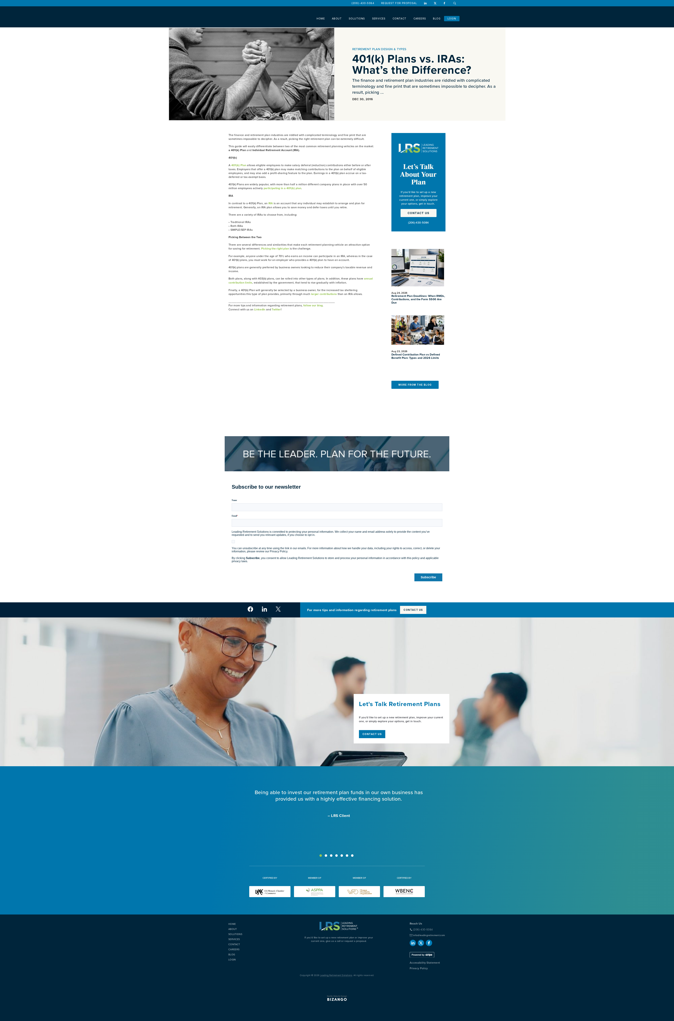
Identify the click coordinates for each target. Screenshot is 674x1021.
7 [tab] (352, 855)
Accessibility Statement (425, 963)
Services (379, 18)
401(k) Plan (238, 165)
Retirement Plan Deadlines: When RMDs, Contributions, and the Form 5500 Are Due (418, 299)
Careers (420, 18)
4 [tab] (336, 855)
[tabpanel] (337, 803)
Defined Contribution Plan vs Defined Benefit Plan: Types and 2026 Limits (415, 356)
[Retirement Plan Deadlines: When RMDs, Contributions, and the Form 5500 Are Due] (417, 267)
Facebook (445, 3)
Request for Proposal (399, 3)
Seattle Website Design (337, 996)
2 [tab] (326, 855)
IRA (270, 203)
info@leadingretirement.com (429, 935)
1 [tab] (320, 855)
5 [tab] (342, 855)
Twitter (276, 309)
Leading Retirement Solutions (336, 975)
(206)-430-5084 (362, 3)
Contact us (418, 213)
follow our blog (313, 305)
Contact (400, 18)
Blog (437, 18)
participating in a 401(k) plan (282, 188)
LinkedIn (425, 3)
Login (452, 18)
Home (321, 18)
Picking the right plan (275, 249)
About (337, 18)
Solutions (357, 18)
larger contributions (324, 294)
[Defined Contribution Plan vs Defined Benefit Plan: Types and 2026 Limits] (417, 330)
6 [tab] (347, 855)
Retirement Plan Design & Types (379, 49)
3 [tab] (331, 855)
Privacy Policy (419, 968)
